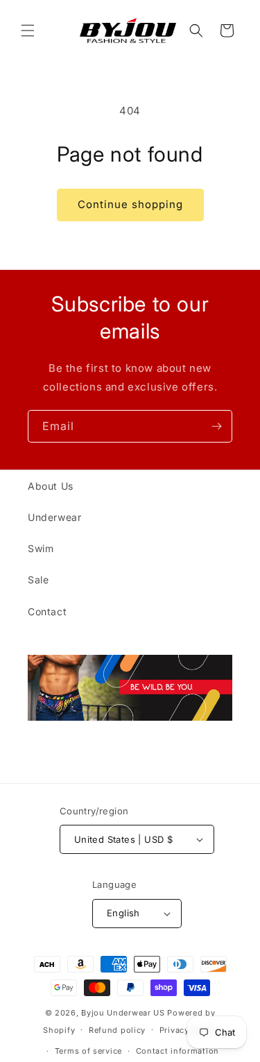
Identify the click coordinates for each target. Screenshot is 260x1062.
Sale (38, 579)
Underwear (54, 517)
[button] (27, 30)
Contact (47, 611)
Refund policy (117, 1030)
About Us (50, 486)
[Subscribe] (216, 426)
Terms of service (88, 1051)
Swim (40, 548)
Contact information (177, 1051)
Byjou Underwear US (123, 1013)
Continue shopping (130, 204)
